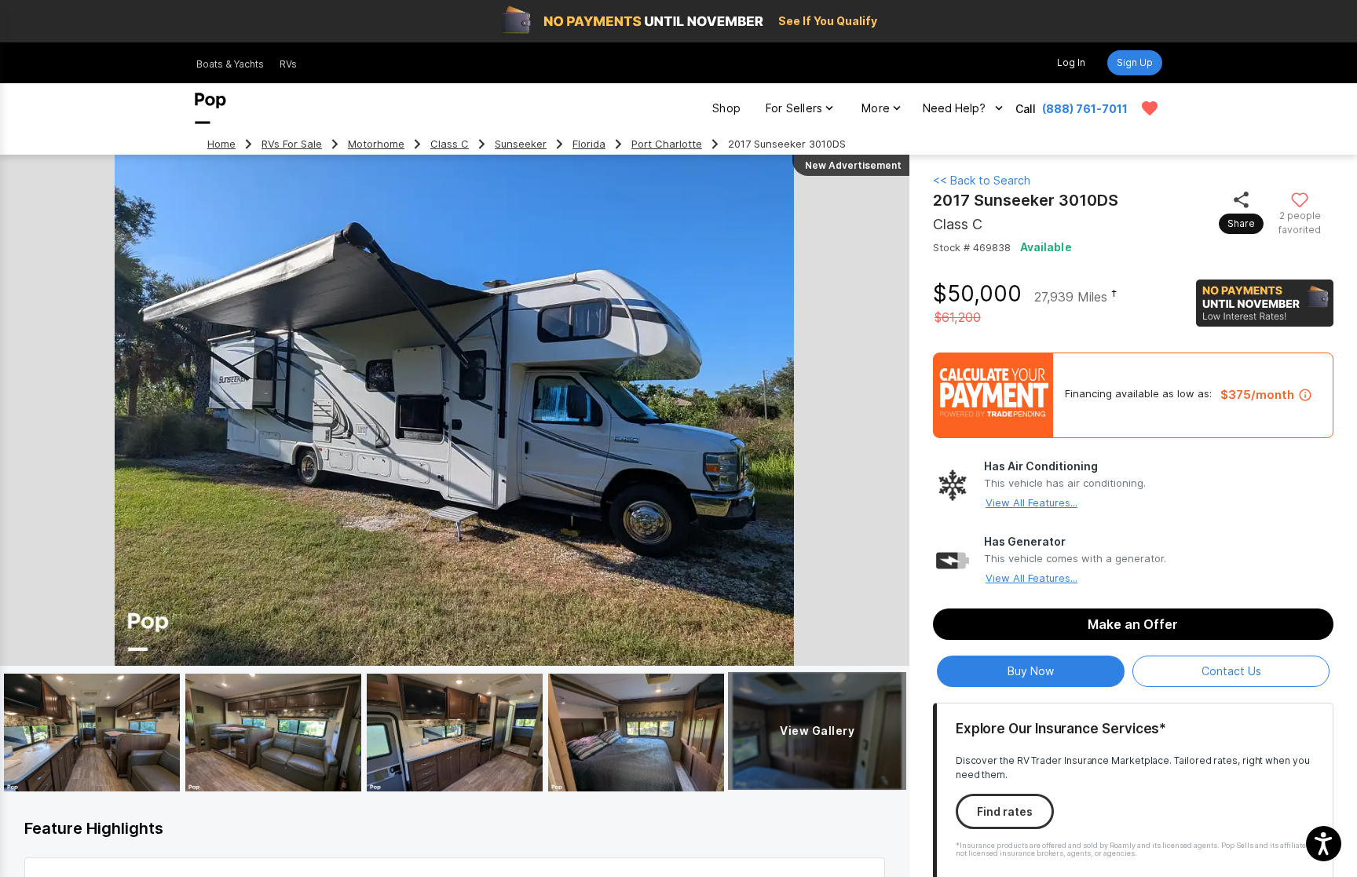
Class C (449, 144)
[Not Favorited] (1300, 199)
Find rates (1005, 811)
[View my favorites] (1150, 108)
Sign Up (1135, 62)
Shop (726, 108)
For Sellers (794, 108)
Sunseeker (521, 144)
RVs (288, 64)
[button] (1323, 843)
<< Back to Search (981, 180)
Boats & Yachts (230, 64)
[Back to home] (210, 108)
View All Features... (1031, 502)
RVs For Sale (292, 144)
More (875, 108)
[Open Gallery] (91, 732)
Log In (1071, 62)
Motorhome (376, 144)
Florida (588, 144)
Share (1241, 223)
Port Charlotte (666, 144)
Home (221, 144)
